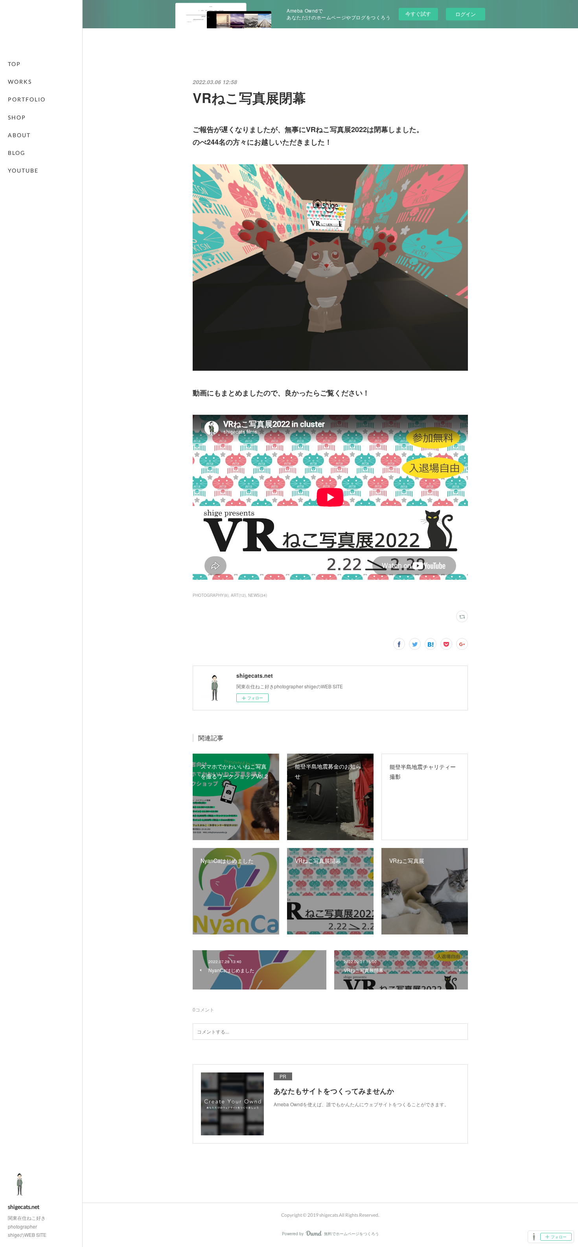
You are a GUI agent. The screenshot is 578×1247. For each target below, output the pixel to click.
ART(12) (238, 595)
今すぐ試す (418, 13)
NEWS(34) (257, 595)
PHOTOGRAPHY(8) (210, 595)
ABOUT (19, 135)
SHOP (17, 117)
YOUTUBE (23, 170)
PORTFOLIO (27, 99)
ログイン (465, 14)
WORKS (20, 81)
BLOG (16, 152)
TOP (14, 64)
